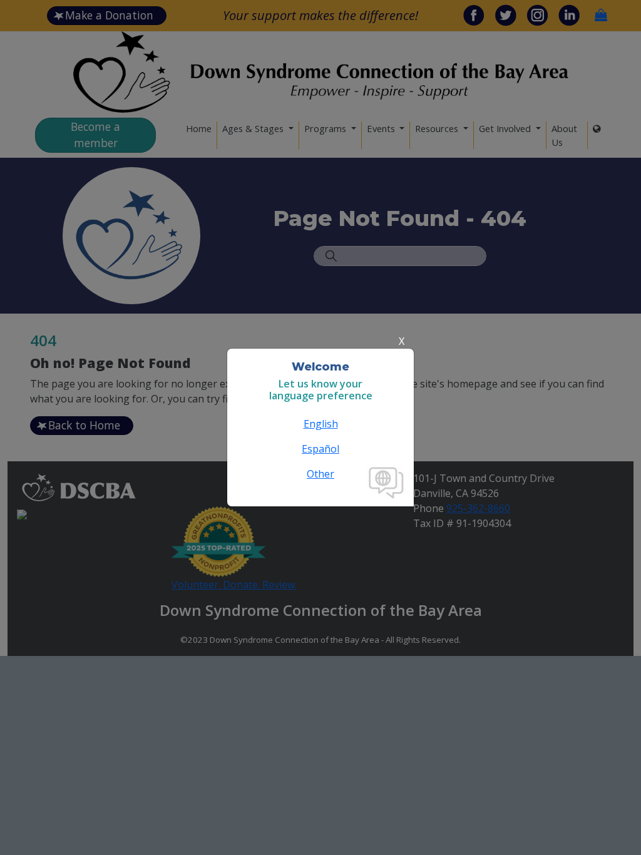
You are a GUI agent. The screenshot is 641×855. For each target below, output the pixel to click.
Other (320, 474)
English (321, 424)
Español (320, 449)
